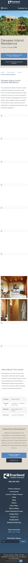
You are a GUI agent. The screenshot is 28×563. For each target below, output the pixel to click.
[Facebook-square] (9, 532)
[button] (14, 529)
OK (21, 561)
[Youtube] (18, 532)
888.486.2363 (6, 445)
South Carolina (15, 399)
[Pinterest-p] (16, 532)
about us (9, 438)
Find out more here (12, 561)
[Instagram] (12, 532)
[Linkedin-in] (14, 532)
